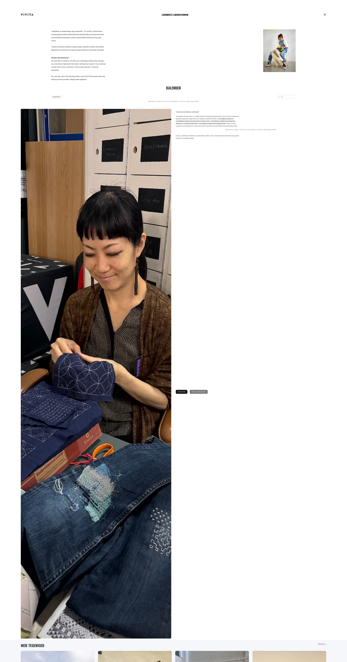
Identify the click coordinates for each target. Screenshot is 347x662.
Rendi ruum (181, 391)
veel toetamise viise (198, 391)
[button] (321, 14)
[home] (27, 14)
